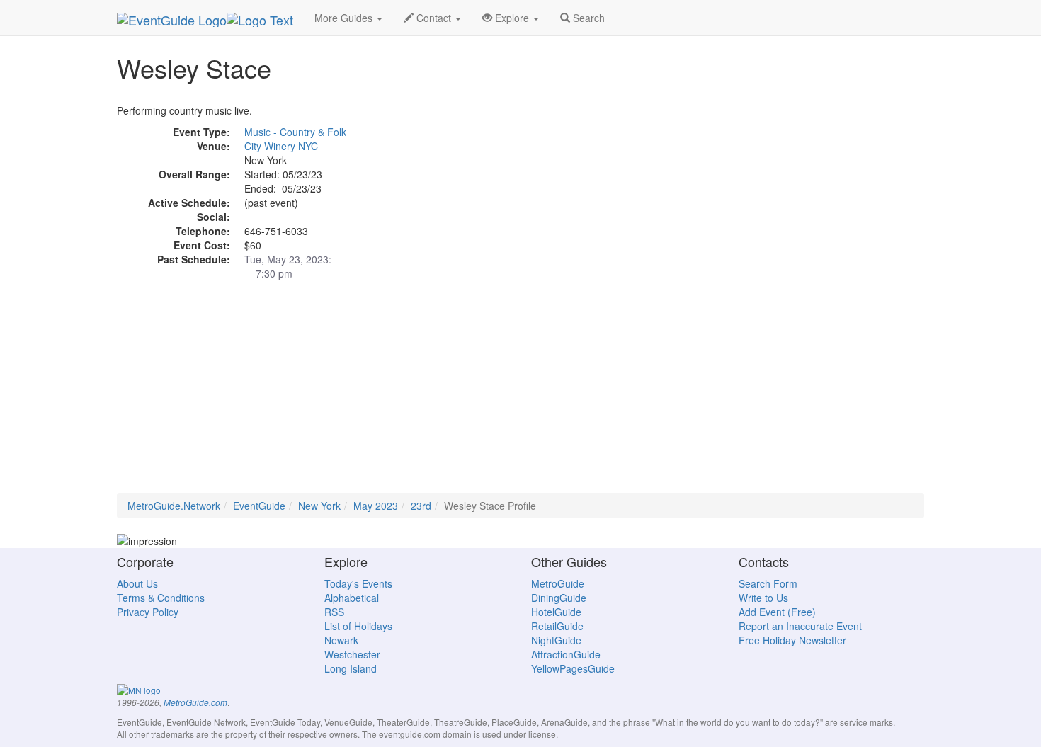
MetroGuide (557, 583)
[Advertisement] (520, 394)
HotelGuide (556, 612)
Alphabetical (351, 598)
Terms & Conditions (161, 598)
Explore (512, 18)
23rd (421, 505)
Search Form (768, 583)
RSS (334, 612)
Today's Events (358, 583)
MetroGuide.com (195, 702)
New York (319, 505)
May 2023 (375, 505)
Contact (434, 18)
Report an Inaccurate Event (800, 626)
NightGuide (556, 640)
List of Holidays (358, 626)
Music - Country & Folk (295, 132)
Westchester (352, 654)
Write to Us (763, 598)
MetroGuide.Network (173, 505)
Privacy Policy (147, 612)
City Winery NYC (281, 146)
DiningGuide (558, 598)
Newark (341, 640)
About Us (137, 583)
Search (587, 18)
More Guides (344, 18)
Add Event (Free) (777, 612)
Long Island (350, 668)
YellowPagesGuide (573, 668)
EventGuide (259, 505)
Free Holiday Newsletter (792, 640)
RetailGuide (557, 626)
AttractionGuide (566, 654)
